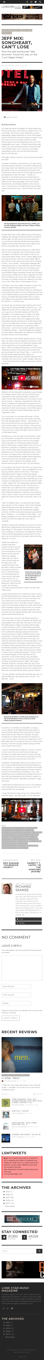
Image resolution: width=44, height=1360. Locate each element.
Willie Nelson (32, 845)
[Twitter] (35, 2)
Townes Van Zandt (9, 845)
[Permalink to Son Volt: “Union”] (6, 1114)
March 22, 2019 (33, 1127)
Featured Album (15, 1075)
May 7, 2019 (28, 1113)
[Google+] (31, 2)
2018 (8, 1200)
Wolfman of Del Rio (9, 848)
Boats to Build (31, 828)
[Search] (4, 2)
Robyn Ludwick (35, 841)
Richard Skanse (8, 65)
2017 (8, 1203)
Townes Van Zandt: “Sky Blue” (26, 1135)
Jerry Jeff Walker (16, 837)
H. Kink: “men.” (11, 1078)
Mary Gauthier (32, 839)
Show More (10, 1206)
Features (27, 30)
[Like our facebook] (24, 1237)
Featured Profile (11, 30)
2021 (8, 1192)
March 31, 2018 (21, 65)
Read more (5, 1094)
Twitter (21, 919)
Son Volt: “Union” (20, 1111)
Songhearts (22, 843)
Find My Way (6, 832)
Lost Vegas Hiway (18, 839)
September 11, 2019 (31, 1105)
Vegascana (22, 845)
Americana (6, 828)
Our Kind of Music (9, 841)
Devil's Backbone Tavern (24, 830)
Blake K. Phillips (17, 828)
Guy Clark (27, 832)
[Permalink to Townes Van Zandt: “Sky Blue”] (6, 1138)
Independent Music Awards (28, 834)
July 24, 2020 (21, 1081)
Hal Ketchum (37, 832)
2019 (8, 1197)
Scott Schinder (18, 1113)
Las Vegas (33, 837)
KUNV (26, 837)
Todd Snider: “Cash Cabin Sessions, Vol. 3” (24, 1123)
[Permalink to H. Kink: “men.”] (22, 1057)
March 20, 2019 (29, 1137)
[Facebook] (27, 2)
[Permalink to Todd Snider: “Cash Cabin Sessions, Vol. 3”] (6, 1126)
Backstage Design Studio (22, 1352)
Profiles (6, 33)
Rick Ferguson (22, 841)
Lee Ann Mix (6, 839)
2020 (8, 1195)
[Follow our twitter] (4, 1237)
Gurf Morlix (17, 832)
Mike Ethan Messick (19, 1127)
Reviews (26, 1075)
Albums (5, 1075)
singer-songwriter (9, 843)
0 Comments (38, 1094)
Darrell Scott (7, 830)
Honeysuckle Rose (9, 834)
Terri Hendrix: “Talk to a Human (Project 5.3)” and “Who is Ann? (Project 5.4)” (27, 1100)
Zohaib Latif (23, 848)
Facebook (22, 923)
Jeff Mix (5, 837)
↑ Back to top (22, 1356)
